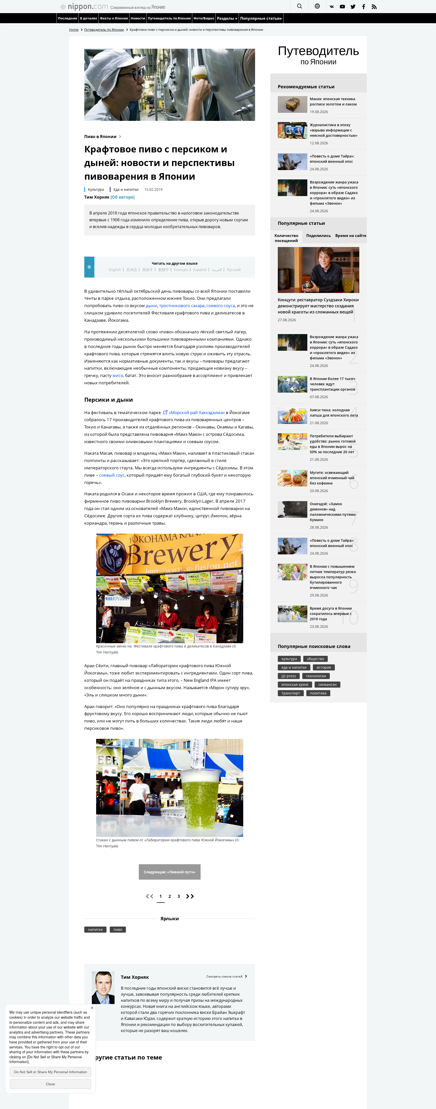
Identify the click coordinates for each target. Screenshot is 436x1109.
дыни (151, 305)
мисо (118, 375)
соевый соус (112, 475)
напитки (95, 929)
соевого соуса (220, 305)
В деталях (88, 18)
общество (315, 658)
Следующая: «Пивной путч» (170, 872)
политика (318, 693)
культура (289, 658)
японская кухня (295, 684)
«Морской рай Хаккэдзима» (197, 412)
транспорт (291, 693)
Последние (67, 18)
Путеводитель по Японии (169, 18)
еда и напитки (294, 667)
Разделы (226, 18)
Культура (96, 189)
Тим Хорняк (109, 197)
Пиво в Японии (100, 136)
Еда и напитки (126, 189)
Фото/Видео (204, 18)
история (324, 667)
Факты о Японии (114, 18)
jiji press (289, 675)
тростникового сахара (182, 305)
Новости (138, 18)
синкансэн (327, 684)
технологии (316, 675)
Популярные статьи (260, 18)
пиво (118, 929)
